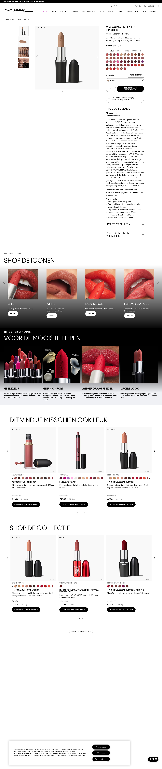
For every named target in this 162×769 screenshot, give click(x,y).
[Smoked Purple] (139, 61)
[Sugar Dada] (142, 65)
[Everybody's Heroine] (142, 61)
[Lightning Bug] (98, 478)
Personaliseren (101, 759)
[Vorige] (13, 478)
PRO (121, 11)
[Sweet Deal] (139, 58)
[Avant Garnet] (121, 65)
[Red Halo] (90, 478)
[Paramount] (125, 478)
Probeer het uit (136, 75)
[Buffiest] (34, 478)
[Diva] (125, 61)
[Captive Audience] (121, 61)
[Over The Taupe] (49, 478)
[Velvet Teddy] (114, 58)
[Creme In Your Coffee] (116, 586)
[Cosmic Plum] (94, 478)
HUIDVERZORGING (88, 11)
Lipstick (26, 19)
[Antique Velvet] (135, 61)
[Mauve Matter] (102, 478)
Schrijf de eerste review (81, 632)
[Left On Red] (140, 478)
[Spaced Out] (72, 478)
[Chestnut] (37, 478)
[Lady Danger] (139, 65)
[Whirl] (128, 58)
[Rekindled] (45, 478)
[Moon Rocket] (83, 478)
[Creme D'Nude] (110, 478)
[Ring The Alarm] (128, 65)
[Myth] (118, 478)
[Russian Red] (125, 65)
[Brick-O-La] (119, 586)
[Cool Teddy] (132, 54)
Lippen (19, 19)
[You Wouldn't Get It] (110, 61)
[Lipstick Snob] (114, 61)
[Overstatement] (110, 68)
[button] (153, 759)
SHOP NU (13, 313)
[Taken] (41, 478)
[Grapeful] (60, 478)
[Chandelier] (87, 478)
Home (6, 19)
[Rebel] (123, 586)
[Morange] (144, 478)
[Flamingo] (117, 68)
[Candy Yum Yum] (117, 61)
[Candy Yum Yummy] (64, 478)
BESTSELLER (64, 11)
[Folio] (125, 54)
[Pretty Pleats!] (19, 478)
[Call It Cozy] (114, 478)
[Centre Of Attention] (136, 478)
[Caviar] (107, 65)
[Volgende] (54, 478)
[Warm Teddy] (125, 58)
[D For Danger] (110, 65)
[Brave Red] (133, 478)
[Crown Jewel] (75, 478)
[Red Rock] (114, 68)
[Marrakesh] (121, 68)
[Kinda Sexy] (107, 58)
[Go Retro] (117, 65)
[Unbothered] (110, 54)
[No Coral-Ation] (135, 65)
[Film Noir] (129, 478)
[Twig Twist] (135, 58)
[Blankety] (121, 478)
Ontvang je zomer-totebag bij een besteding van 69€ (24, 1)
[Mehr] (142, 58)
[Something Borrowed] (26, 478)
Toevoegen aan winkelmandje (130, 88)
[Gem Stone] (79, 478)
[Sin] (132, 61)
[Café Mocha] (110, 58)
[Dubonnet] (112, 586)
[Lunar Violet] (68, 478)
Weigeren (101, 753)
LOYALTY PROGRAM (149, 11)
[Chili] (107, 68)
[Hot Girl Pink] (117, 54)
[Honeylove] (142, 54)
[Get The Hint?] (107, 61)
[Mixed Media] (128, 61)
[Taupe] (121, 58)
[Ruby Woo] (132, 65)
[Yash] (128, 54)
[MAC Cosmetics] (18, 10)
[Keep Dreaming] (114, 65)
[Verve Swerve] (114, 54)
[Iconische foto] (135, 54)
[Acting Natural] (121, 54)
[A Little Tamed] (30, 478)
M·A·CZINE (112, 11)
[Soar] (132, 58)
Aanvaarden (101, 747)
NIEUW (54, 11)
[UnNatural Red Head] (60, 586)
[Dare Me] (107, 54)
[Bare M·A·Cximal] (139, 54)
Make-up (12, 19)
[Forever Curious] (125, 68)
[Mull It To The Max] (117, 58)
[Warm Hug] (22, 478)
